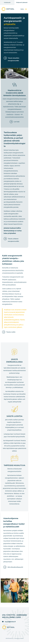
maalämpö (9, 114)
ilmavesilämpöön (7, 282)
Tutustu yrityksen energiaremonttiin (13, 240)
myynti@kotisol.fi (10, 622)
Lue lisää (16, 122)
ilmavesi (17, 114)
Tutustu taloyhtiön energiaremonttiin (13, 59)
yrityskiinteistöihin (8, 273)
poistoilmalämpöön (20, 282)
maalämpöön (12, 279)
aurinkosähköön (10, 285)
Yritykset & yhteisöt (21, 2)
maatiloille (19, 273)
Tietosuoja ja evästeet (18, 638)
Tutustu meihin (10, 332)
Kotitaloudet (7, 2)
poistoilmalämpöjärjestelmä (14, 117)
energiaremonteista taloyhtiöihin (12, 270)
